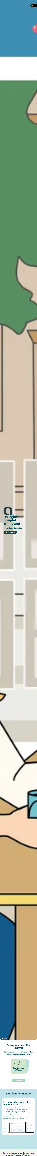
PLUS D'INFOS (18, 1080)
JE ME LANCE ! (10, 532)
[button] (2, 1038)
